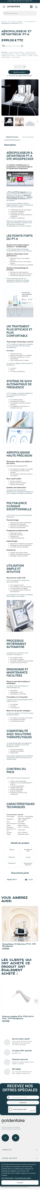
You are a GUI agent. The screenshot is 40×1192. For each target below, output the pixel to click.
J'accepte (20, 1183)
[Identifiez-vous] (31, 6)
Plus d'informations (7, 1178)
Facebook (5, 1138)
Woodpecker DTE (28, 850)
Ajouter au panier (19, 72)
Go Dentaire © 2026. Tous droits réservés (14, 1187)
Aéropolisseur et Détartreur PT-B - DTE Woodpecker (19, 945)
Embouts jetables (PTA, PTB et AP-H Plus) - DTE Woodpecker (18, 1017)
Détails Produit (12, 137)
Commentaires (28, 137)
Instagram (15, 1138)
